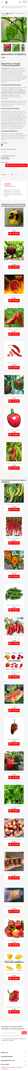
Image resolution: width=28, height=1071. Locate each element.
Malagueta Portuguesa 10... (14, 363)
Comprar (14, 234)
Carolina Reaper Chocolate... (14, 262)
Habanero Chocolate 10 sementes (14, 396)
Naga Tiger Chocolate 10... (14, 739)
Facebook (2, 1044)
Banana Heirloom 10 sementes (14, 504)
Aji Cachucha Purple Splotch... (14, 705)
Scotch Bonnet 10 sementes (14, 1007)
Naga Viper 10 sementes (14, 329)
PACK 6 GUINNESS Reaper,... (14, 672)
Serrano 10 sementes (14, 638)
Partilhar (8, 174)
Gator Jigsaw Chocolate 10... (14, 873)
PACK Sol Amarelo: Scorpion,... (14, 973)
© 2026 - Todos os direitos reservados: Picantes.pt (12, 1068)
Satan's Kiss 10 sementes (14, 430)
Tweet (12, 174)
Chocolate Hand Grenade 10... (14, 806)
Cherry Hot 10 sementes (14, 940)
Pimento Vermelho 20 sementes (14, 772)
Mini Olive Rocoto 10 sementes (14, 229)
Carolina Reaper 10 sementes (14, 296)
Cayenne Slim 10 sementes (14, 538)
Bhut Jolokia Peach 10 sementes (14, 906)
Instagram (7, 1044)
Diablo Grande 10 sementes (14, 463)
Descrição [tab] (8, 183)
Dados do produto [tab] (10, 186)
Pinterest (16, 174)
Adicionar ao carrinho (16, 165)
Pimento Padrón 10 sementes (14, 605)
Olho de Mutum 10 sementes (14, 839)
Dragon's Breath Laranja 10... (14, 571)
